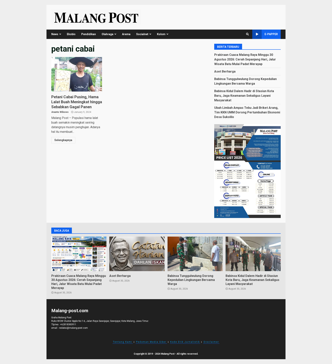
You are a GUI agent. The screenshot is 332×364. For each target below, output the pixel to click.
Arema (126, 34)
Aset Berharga (225, 71)
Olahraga (107, 34)
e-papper (271, 34)
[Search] (247, 34)
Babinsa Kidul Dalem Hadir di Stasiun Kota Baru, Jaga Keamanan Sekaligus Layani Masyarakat (244, 95)
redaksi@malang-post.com (73, 328)
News (54, 34)
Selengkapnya (63, 140)
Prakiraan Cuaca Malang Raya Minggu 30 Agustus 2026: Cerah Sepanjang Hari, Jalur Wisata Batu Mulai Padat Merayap (245, 59)
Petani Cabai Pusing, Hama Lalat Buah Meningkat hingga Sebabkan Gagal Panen (76, 74)
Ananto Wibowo (60, 112)
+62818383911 (68, 324)
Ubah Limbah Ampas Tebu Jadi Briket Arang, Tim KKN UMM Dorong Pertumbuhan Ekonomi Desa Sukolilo (247, 112)
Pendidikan (88, 34)
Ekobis (71, 34)
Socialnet (142, 34)
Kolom (161, 34)
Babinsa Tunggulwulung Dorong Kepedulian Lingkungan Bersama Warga (195, 254)
